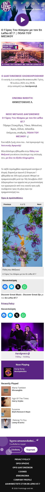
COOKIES (22, 471)
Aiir (31, 488)
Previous (6, 204)
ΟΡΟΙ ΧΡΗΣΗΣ (22, 463)
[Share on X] (18, 286)
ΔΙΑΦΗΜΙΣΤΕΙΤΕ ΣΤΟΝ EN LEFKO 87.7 (22, 484)
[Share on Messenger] (11, 286)
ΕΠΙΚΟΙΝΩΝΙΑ (22, 475)
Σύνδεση (15, 449)
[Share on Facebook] (5, 286)
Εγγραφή (31, 449)
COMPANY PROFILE (23, 479)
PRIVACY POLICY (22, 459)
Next (38, 204)
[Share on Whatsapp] (24, 286)
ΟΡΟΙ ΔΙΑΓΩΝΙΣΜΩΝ (23, 467)
